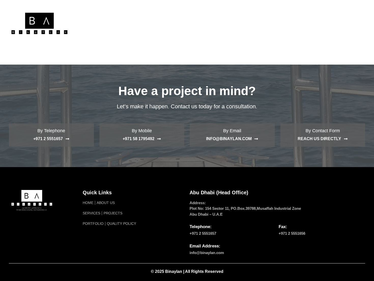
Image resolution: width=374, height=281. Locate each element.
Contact (284, 23)
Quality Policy (250, 23)
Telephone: (201, 226)
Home (103, 23)
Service (155, 23)
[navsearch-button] (356, 23)
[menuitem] (307, 23)
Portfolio (213, 23)
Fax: (283, 226)
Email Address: (205, 246)
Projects (183, 23)
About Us (128, 23)
